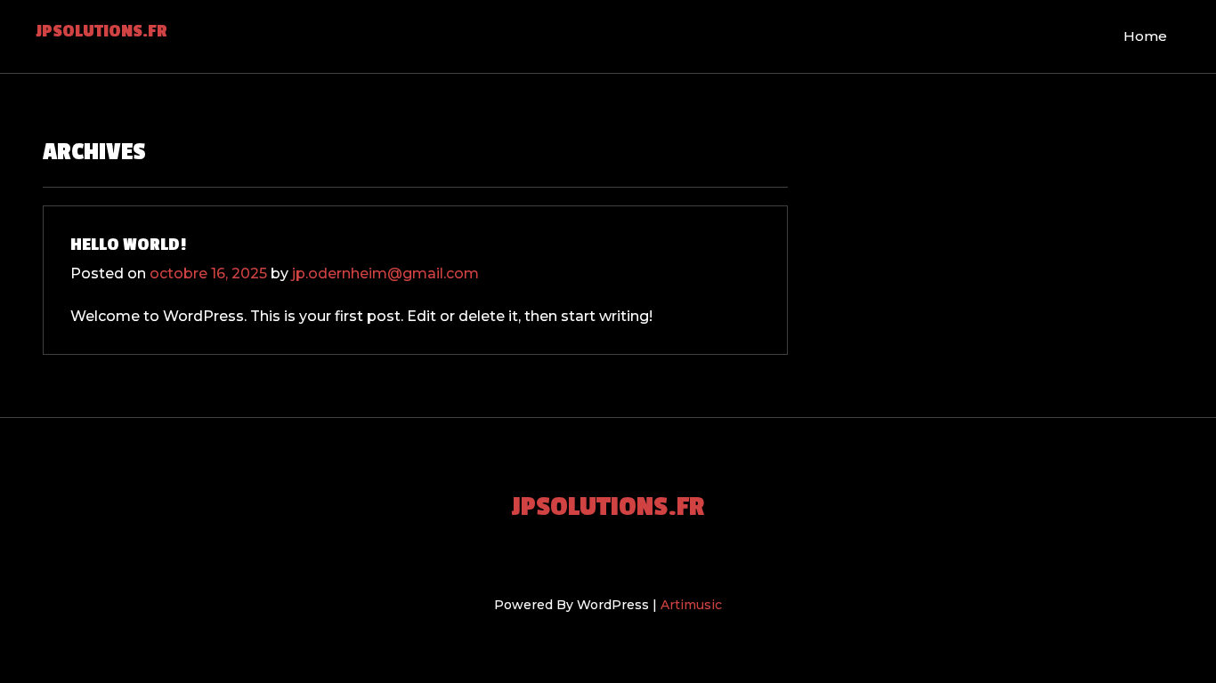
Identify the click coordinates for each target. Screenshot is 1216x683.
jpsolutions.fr (101, 31)
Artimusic (691, 605)
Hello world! (128, 244)
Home (1145, 36)
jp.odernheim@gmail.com (385, 273)
